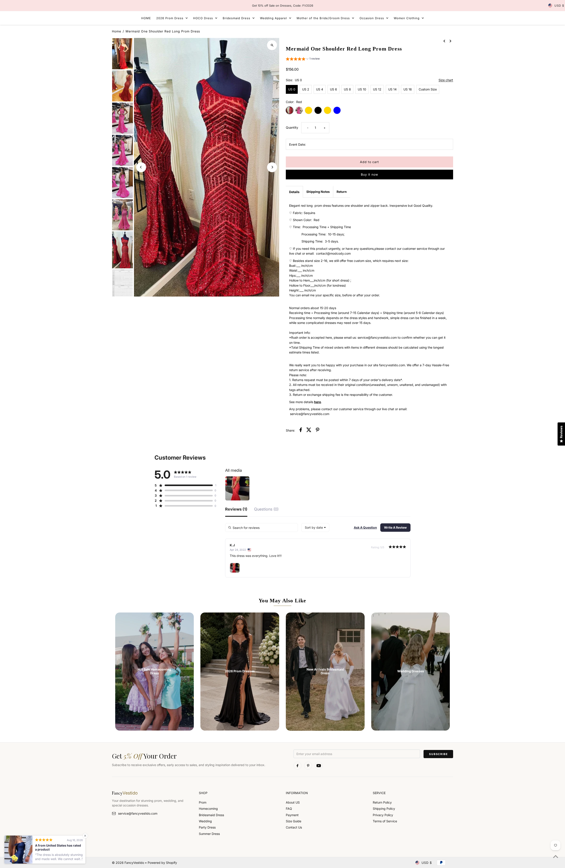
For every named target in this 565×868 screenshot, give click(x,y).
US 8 (347, 89)
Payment (292, 815)
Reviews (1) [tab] (236, 509)
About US (293, 802)
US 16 (407, 89)
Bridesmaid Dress (211, 815)
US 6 (333, 89)
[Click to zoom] (272, 45)
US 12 (377, 89)
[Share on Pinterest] (317, 430)
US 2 (305, 89)
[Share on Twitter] (308, 430)
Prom (202, 802)
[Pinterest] (308, 766)
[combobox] (315, 527)
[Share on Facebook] (300, 430)
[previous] (444, 41)
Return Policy (382, 802)
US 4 (319, 89)
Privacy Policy (383, 815)
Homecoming (208, 808)
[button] (303, 59)
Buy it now (369, 174)
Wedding (205, 821)
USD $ (559, 5)
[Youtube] (319, 766)
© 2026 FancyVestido (128, 862)
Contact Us (294, 827)
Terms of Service (385, 821)
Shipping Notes (318, 192)
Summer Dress (209, 834)
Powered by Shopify (162, 862)
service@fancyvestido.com (137, 813)
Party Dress (207, 827)
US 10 (362, 89)
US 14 (392, 89)
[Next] (272, 167)
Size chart (446, 80)
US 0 (291, 89)
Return (342, 192)
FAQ (289, 808)
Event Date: (297, 144)
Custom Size (428, 89)
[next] (450, 41)
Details (294, 192)
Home (116, 31)
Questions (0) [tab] (266, 509)
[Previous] (141, 167)
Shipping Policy (384, 808)
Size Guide (293, 821)
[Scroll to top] (556, 856)
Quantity (292, 127)
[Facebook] (297, 766)
